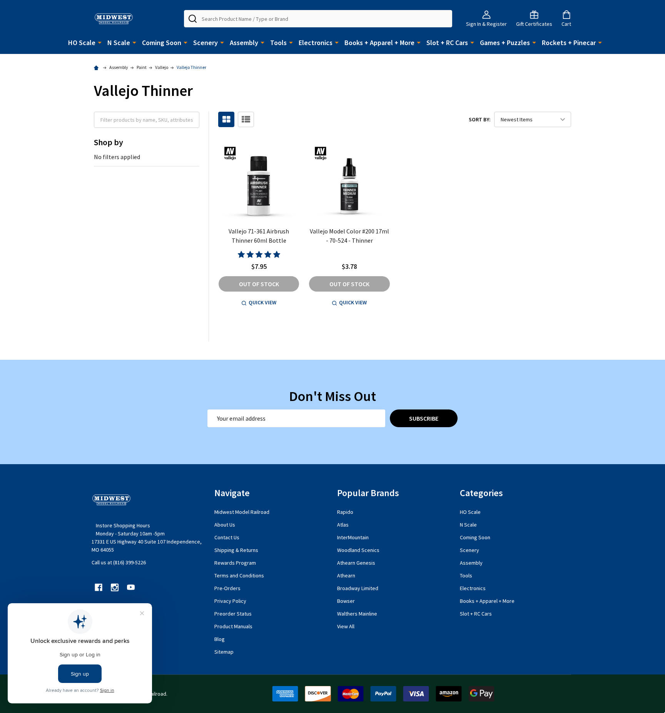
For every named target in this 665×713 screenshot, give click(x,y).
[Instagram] (115, 587)
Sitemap (224, 651)
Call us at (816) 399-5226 (119, 562)
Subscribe (423, 418)
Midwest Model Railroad (241, 511)
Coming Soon (161, 42)
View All (345, 626)
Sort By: (480, 119)
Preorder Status (233, 613)
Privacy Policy (230, 600)
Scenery (205, 42)
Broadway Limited (357, 588)
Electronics (315, 42)
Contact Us (226, 537)
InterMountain (353, 537)
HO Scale (81, 42)
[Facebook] (98, 587)
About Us (224, 524)
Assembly (244, 42)
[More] (100, 42)
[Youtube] (131, 587)
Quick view (262, 302)
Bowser (346, 600)
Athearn (346, 575)
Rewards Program (235, 562)
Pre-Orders (227, 588)
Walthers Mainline (357, 613)
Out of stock (259, 284)
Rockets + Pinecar (569, 42)
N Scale (118, 42)
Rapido (345, 511)
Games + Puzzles (505, 42)
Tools (278, 42)
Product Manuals (233, 626)
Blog (219, 639)
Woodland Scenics (358, 550)
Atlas (343, 524)
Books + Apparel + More (379, 42)
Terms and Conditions (239, 575)
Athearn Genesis (356, 562)
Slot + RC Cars (447, 42)
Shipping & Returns (236, 550)
